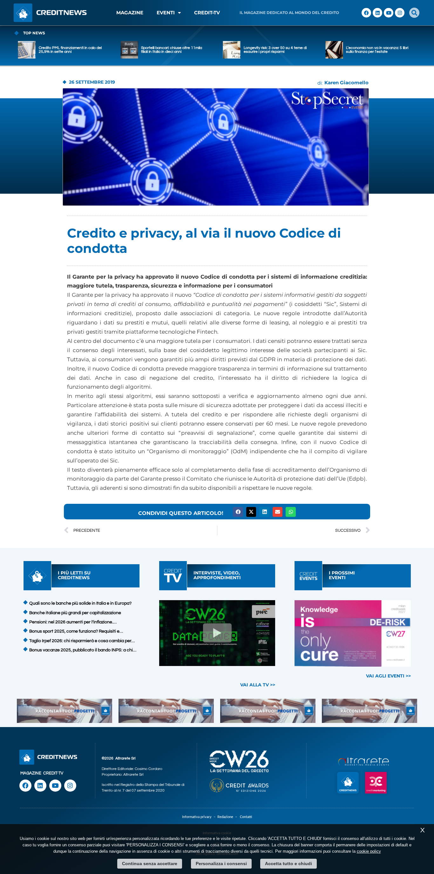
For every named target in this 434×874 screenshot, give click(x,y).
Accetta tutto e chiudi (288, 863)
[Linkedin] (377, 12)
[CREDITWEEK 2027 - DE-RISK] (353, 633)
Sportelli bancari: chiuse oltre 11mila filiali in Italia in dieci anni (155, 50)
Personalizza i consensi (221, 863)
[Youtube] (388, 12)
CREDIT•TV (207, 13)
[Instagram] (399, 12)
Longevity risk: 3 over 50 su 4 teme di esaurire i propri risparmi (259, 50)
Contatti (246, 817)
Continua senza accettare (149, 863)
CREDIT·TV (53, 773)
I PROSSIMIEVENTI (342, 575)
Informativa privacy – (199, 817)
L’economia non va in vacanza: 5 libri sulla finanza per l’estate (361, 50)
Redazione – (228, 817)
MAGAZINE (129, 13)
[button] (414, 13)
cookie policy (369, 851)
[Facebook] (366, 12)
